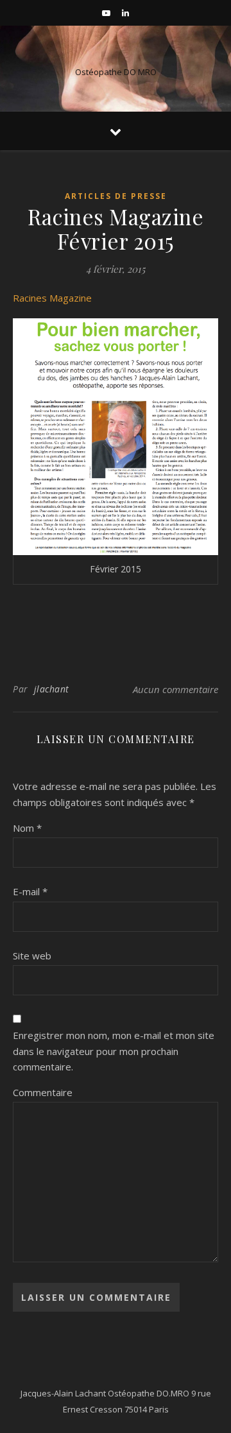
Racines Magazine (52, 297)
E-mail (30, 891)
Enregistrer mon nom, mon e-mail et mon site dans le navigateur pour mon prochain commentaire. (113, 1051)
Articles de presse (116, 196)
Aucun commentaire (175, 689)
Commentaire (43, 1092)
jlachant (51, 689)
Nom (27, 827)
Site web (32, 955)
